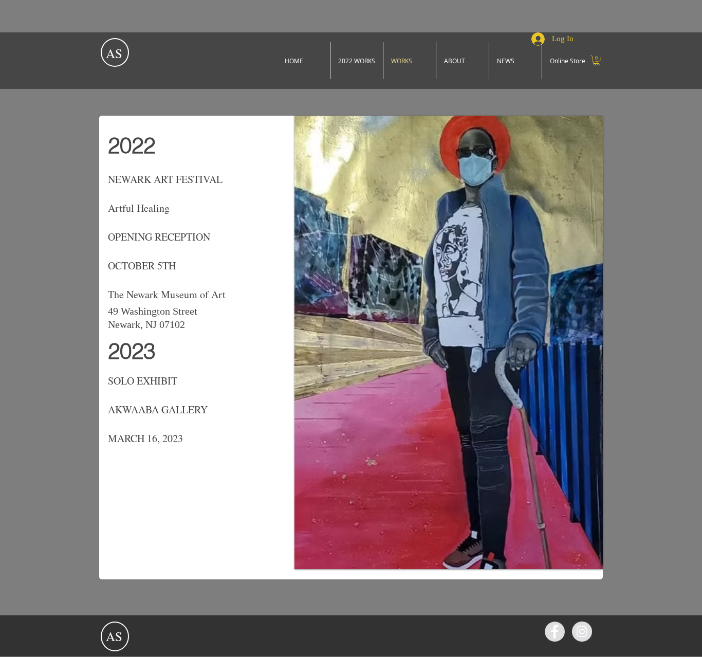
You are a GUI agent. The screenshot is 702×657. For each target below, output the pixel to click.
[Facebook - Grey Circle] (555, 632)
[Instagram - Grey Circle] (582, 632)
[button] (596, 60)
